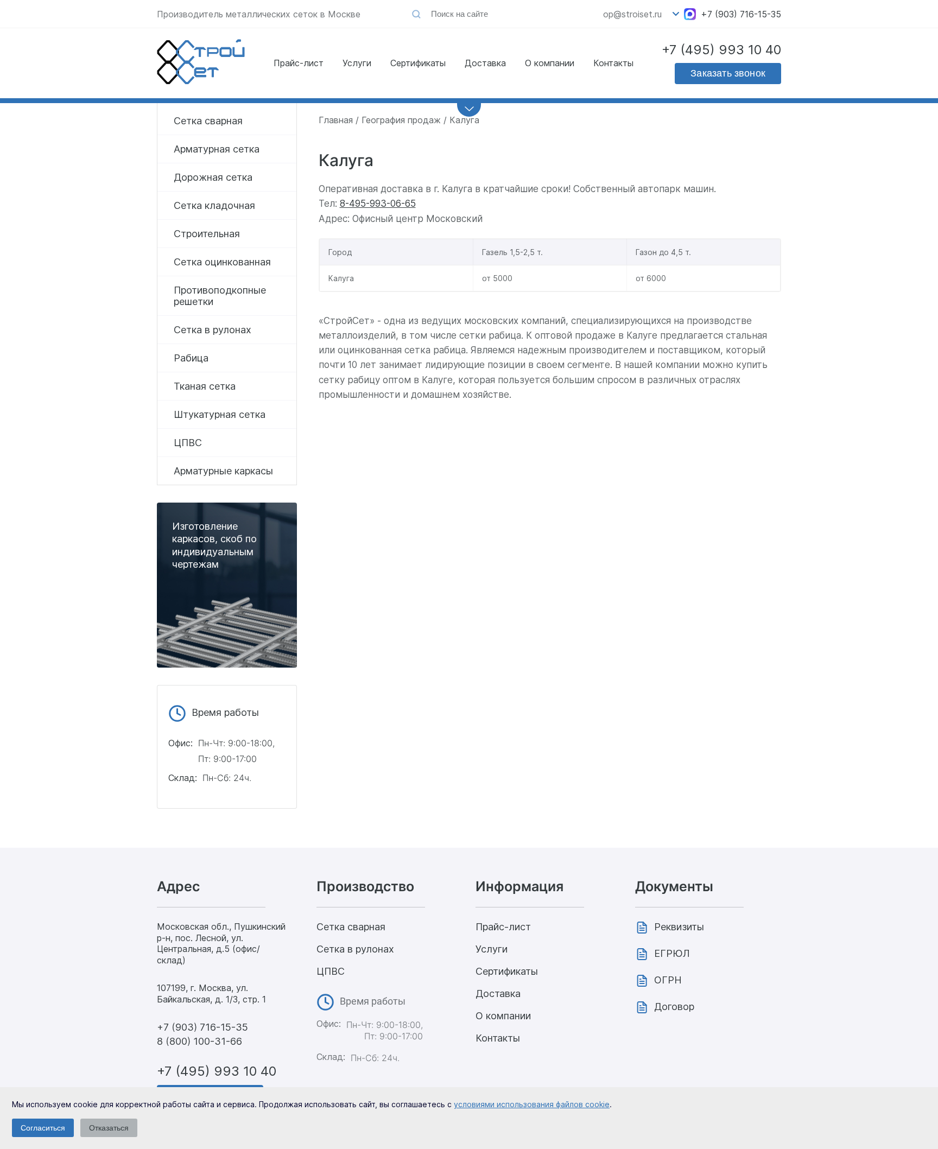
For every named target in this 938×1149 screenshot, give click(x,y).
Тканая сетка (205, 386)
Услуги (357, 63)
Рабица (191, 358)
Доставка (485, 63)
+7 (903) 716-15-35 (741, 14)
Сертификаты (418, 63)
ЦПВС (188, 442)
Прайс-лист (299, 63)
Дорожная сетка (213, 177)
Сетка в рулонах (212, 329)
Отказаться (109, 1127)
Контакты (613, 63)
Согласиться (43, 1127)
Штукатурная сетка (219, 414)
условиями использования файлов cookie (532, 1104)
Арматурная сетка (216, 149)
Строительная (207, 233)
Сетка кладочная (214, 205)
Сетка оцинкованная (222, 262)
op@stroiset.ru (632, 14)
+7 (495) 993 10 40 (721, 50)
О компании (549, 63)
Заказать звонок (727, 73)
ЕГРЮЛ (672, 953)
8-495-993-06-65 (378, 203)
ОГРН (668, 980)
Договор (674, 1006)
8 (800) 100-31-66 (199, 1041)
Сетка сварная (208, 120)
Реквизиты (679, 926)
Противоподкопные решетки (220, 295)
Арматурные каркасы (223, 471)
